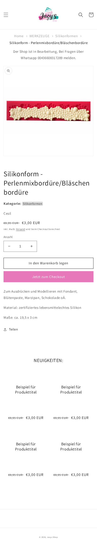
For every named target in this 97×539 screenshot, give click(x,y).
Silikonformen (66, 36)
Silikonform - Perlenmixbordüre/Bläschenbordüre (48, 42)
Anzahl (8, 237)
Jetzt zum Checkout (48, 276)
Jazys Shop (52, 537)
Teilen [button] (13, 329)
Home (18, 36)
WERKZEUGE (39, 36)
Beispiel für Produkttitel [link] (26, 389)
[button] (6, 15)
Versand (20, 229)
